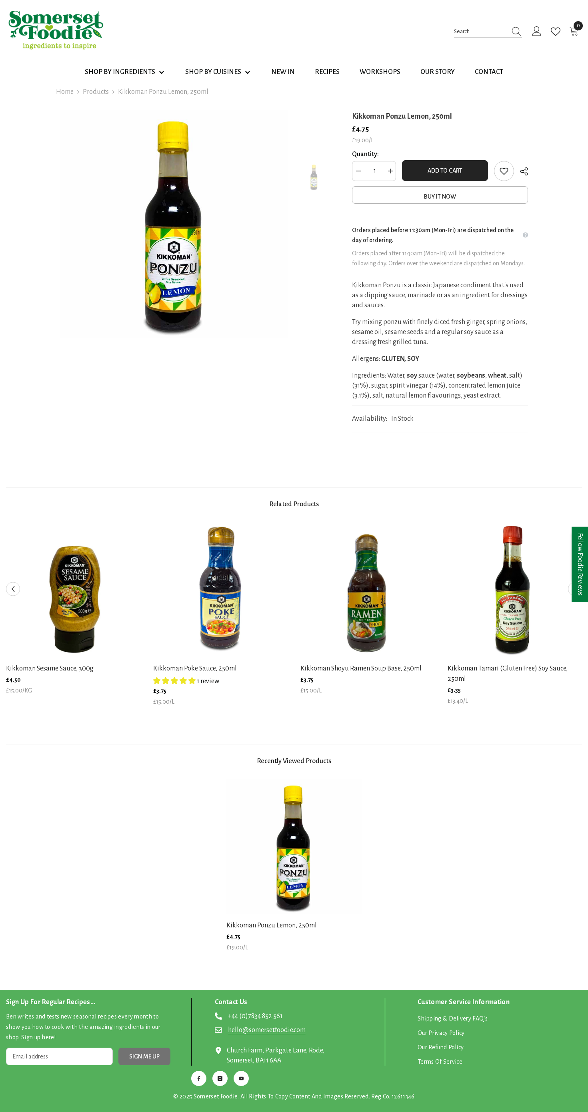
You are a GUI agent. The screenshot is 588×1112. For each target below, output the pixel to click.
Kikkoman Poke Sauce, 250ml (195, 668)
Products (96, 91)
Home (65, 91)
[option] (174, 224)
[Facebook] (198, 1078)
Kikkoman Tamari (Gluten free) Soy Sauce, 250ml (508, 673)
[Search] (488, 31)
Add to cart (445, 170)
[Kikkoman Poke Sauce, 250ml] (220, 589)
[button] (13, 589)
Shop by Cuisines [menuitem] (213, 72)
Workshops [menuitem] (380, 72)
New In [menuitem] (283, 72)
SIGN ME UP (144, 1056)
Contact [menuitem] (489, 72)
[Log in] (537, 31)
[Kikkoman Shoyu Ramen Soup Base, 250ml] (368, 589)
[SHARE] (521, 171)
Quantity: (365, 154)
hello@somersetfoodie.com (267, 1030)
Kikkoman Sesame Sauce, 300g (50, 668)
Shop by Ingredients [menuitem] (120, 72)
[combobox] (480, 31)
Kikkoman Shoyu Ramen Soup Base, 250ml (361, 668)
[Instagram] (220, 1078)
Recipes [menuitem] (327, 72)
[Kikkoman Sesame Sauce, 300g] (73, 589)
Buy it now (440, 196)
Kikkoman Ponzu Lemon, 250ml (271, 925)
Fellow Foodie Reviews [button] (580, 564)
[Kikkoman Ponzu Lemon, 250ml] (294, 846)
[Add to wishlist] (504, 171)
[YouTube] (241, 1078)
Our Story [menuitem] (437, 72)
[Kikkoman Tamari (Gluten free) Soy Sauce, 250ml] (515, 589)
